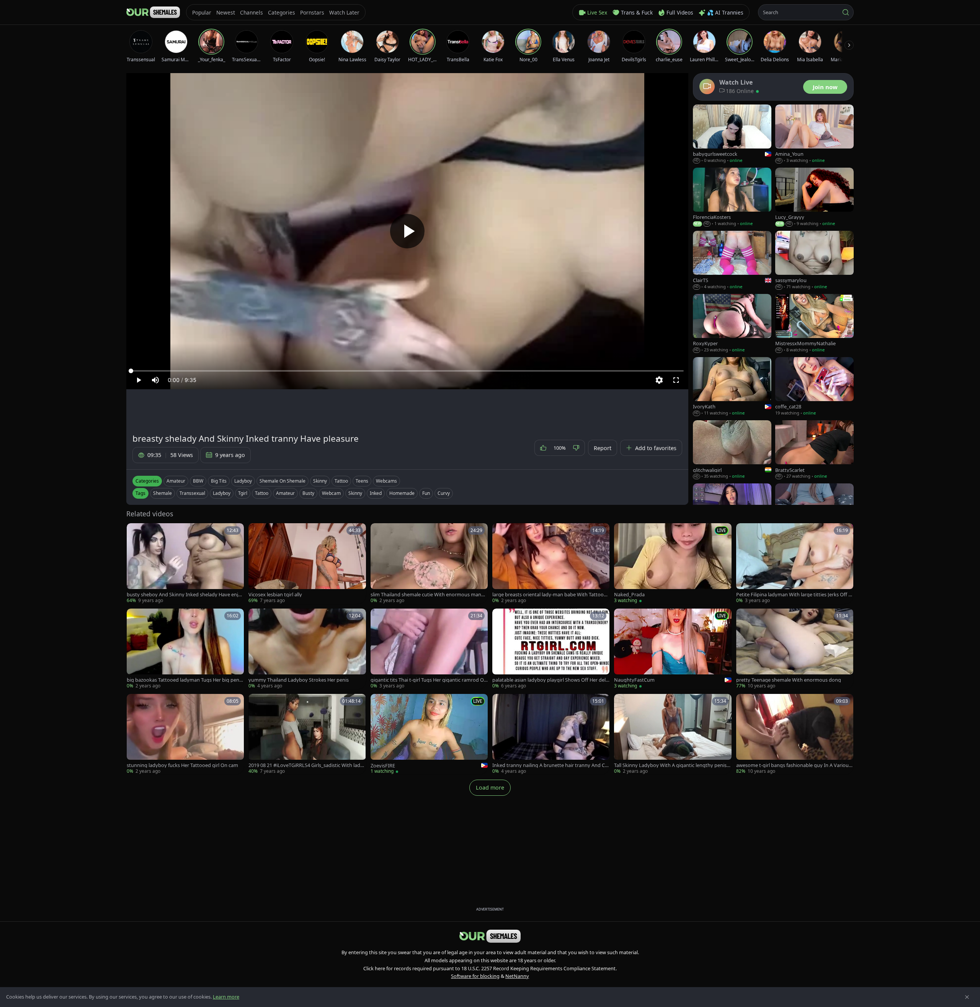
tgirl (242, 493)
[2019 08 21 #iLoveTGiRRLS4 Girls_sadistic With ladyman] (307, 734)
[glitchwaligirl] (732, 450)
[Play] (407, 231)
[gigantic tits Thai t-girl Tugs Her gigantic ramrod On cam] (429, 649)
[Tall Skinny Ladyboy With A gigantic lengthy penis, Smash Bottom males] (672, 734)
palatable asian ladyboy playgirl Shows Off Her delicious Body (550, 679)
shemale (162, 493)
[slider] (407, 370)
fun (426, 493)
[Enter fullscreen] (676, 380)
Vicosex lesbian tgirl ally (275, 594)
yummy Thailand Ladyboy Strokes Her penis (298, 679)
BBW (198, 481)
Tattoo (341, 481)
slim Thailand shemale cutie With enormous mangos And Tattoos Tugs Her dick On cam (429, 594)
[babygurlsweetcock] (732, 134)
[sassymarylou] (814, 260)
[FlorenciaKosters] (732, 197)
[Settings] (659, 380)
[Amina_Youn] (814, 134)
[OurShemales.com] (153, 12)
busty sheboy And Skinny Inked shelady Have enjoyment (185, 594)
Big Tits (219, 481)
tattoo (261, 493)
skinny (355, 493)
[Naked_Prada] (672, 563)
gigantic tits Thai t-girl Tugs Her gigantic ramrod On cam (429, 679)
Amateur (176, 481)
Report (602, 448)
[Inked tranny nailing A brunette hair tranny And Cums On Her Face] (550, 734)
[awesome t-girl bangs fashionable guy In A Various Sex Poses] (794, 734)
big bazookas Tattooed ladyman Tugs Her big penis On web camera (185, 679)
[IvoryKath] (732, 386)
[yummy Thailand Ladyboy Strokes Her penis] (307, 649)
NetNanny (517, 976)
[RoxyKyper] (732, 323)
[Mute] (155, 380)
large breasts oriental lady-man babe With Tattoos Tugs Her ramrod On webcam (549, 594)
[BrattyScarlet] (814, 450)
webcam (331, 493)
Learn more (226, 996)
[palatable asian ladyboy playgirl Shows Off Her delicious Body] (550, 649)
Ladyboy (243, 481)
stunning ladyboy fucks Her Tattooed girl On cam (182, 765)
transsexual (192, 493)
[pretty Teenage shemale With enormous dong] (794, 649)
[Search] (845, 12)
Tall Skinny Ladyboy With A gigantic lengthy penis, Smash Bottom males (671, 765)
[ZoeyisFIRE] (429, 734)
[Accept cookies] (967, 997)
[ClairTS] (732, 260)
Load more (490, 787)
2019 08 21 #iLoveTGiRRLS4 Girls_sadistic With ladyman (305, 765)
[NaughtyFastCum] (672, 649)
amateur (285, 493)
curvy (444, 493)
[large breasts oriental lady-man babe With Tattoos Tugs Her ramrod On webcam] (550, 563)
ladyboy (221, 493)
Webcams (386, 481)
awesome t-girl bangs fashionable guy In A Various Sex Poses (793, 765)
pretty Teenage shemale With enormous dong (788, 679)
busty (308, 493)
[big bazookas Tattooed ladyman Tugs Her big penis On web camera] (185, 649)
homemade (402, 493)
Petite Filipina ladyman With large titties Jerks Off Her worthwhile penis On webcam (794, 594)
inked (376, 493)
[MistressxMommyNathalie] (814, 323)
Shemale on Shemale (282, 481)
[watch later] (135, 531)
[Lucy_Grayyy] (814, 197)
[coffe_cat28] (814, 386)
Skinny (320, 481)
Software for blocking (475, 976)
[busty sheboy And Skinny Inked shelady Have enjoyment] (185, 563)
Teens (362, 481)
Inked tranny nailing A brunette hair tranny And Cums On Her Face (550, 765)
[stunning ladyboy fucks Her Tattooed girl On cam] (185, 734)
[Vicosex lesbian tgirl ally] (307, 563)
